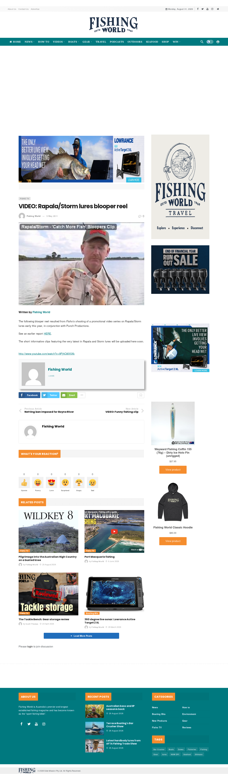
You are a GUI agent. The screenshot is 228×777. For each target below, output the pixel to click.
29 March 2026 (114, 624)
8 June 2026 (113, 558)
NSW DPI (175, 751)
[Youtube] (207, 9)
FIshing (203, 746)
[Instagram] (212, 9)
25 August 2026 (49, 561)
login (30, 643)
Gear (184, 717)
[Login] (218, 41)
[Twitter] (203, 9)
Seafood (187, 751)
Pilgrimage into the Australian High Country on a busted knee (48, 555)
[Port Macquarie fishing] (114, 528)
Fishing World (33, 212)
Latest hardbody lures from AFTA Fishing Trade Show (123, 739)
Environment (189, 710)
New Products (159, 717)
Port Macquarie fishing (100, 553)
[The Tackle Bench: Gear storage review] (48, 590)
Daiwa (180, 746)
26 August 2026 (116, 710)
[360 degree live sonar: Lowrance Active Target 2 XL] (114, 590)
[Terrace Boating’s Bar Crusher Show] (94, 725)
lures (164, 751)
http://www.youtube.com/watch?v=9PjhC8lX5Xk (47, 350)
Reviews (186, 724)
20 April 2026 (48, 620)
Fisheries (192, 746)
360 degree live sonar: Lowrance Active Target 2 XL (110, 617)
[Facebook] (198, 9)
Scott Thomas (32, 621)
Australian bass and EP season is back (120, 704)
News (155, 704)
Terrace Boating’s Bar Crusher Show (119, 721)
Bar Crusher (159, 746)
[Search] (202, 41)
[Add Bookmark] (140, 392)
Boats (171, 746)
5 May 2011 (52, 212)
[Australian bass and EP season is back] (94, 708)
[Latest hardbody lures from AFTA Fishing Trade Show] (94, 742)
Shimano (199, 751)
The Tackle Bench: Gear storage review (44, 616)
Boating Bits (92, 610)
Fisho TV (24, 195)
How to (186, 704)
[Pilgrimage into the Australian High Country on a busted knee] (48, 528)
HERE (47, 330)
